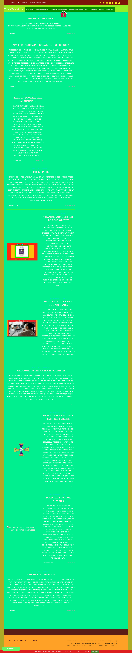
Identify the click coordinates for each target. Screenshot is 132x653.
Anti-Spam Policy (74, 643)
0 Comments (12, 33)
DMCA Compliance (89, 646)
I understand (95, 651)
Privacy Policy (112, 641)
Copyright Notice (90, 643)
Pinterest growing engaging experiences (40, 45)
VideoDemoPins (13, 9)
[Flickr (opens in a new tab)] (115, 3)
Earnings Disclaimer (95, 641)
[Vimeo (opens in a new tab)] (118, 3)
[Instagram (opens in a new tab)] (106, 3)
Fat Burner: (41, 172)
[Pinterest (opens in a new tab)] (103, 3)
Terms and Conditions (76, 641)
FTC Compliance (73, 646)
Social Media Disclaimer (109, 643)
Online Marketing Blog (41, 15)
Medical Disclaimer (106, 646)
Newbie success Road (41, 574)
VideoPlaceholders (41, 18)
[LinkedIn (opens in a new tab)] (109, 3)
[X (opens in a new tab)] (100, 3)
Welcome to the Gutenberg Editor (41, 370)
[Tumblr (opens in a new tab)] (113, 3)
